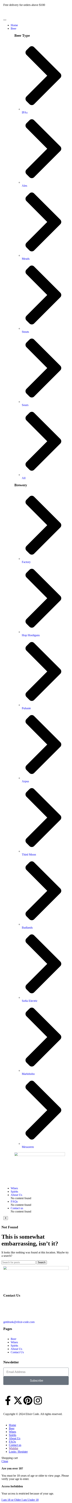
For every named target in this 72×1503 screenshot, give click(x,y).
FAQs (14, 1201)
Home (14, 25)
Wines (14, 1188)
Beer (13, 28)
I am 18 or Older (11, 1499)
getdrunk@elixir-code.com (19, 1322)
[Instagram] (37, 1400)
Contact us (17, 1208)
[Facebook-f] (8, 1400)
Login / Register (18, 1451)
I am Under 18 (30, 1499)
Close (4, 1461)
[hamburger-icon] (4, 19)
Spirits (14, 1191)
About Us (16, 1194)
